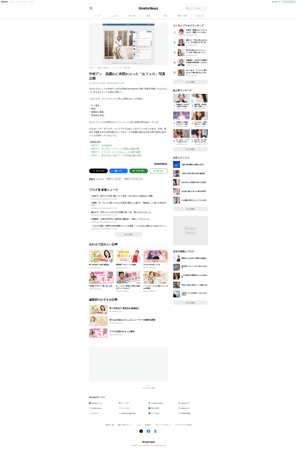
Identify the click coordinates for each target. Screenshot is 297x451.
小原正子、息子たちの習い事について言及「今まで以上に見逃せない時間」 (122, 196)
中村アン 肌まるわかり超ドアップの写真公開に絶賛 (116, 155)
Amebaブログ (185, 403)
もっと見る (128, 234)
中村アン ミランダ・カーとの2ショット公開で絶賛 (115, 152)
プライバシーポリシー (163, 425)
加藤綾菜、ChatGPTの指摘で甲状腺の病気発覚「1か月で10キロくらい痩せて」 (197, 62)
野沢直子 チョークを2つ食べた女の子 (194, 267)
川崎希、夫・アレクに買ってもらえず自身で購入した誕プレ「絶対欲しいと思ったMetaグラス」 (128, 204)
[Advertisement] (110, 363)
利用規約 (148, 425)
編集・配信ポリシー (125, 425)
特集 (148, 15)
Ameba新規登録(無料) (289, 2)
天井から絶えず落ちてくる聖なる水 (194, 285)
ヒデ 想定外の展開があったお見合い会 (194, 276)
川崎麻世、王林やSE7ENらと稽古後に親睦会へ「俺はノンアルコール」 (121, 219)
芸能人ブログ (277, 2)
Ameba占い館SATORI (128, 413)
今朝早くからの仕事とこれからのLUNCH (194, 294)
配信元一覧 (110, 425)
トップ (97, 15)
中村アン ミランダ (113, 179)
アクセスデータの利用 (183, 425)
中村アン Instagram (101, 145)
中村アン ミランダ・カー (134, 179)
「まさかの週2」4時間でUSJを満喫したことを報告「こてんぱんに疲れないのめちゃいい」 (129, 226)
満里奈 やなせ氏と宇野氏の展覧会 (193, 258)
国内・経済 (182, 15)
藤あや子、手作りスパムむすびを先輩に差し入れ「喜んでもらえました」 (121, 212)
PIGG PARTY (155, 408)
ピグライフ (95, 413)
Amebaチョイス (97, 403)
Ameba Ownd (96, 408)
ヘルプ (138, 425)
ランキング (199, 15)
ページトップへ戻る (148, 388)
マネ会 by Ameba (157, 403)
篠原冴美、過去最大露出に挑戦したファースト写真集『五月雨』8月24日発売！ (200, 107)
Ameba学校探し (186, 413)
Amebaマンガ (185, 408)
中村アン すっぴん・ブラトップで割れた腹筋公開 (115, 148)
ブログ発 (131, 15)
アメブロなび (155, 413)
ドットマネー (125, 403)
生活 (165, 15)
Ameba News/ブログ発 (115, 83)
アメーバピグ (125, 408)
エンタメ (114, 15)
